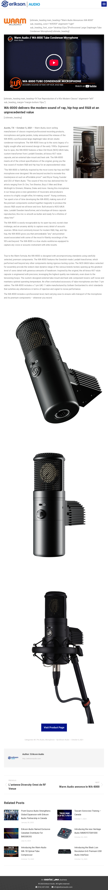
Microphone (50, 740)
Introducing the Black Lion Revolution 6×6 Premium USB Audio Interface (88, 851)
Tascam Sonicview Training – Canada (87, 813)
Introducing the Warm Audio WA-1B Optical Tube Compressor (33, 851)
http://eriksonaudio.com (31, 759)
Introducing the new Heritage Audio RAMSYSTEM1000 (87, 831)
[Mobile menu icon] (104, 4)
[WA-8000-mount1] (54, 649)
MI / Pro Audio (39, 740)
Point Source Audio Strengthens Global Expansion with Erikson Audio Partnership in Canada (35, 815)
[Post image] (11, 815)
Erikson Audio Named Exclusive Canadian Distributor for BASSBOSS (35, 833)
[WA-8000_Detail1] (54, 371)
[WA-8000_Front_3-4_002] (54, 505)
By (63, 740)
